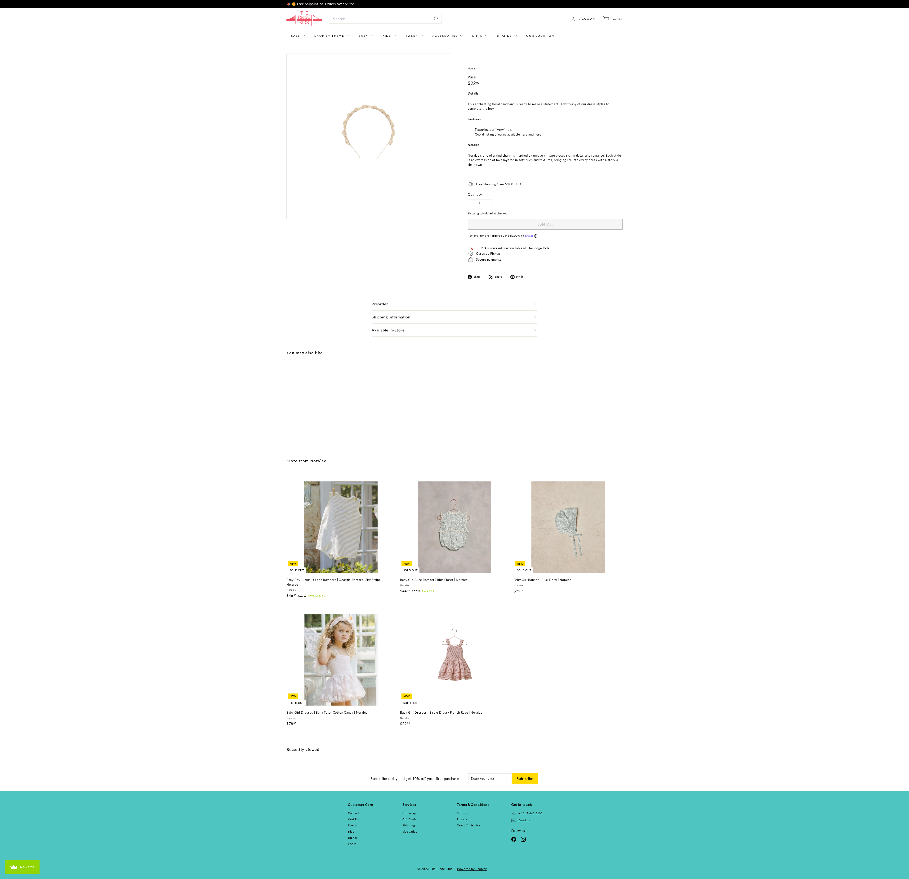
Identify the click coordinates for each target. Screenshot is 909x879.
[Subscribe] (513, 468)
